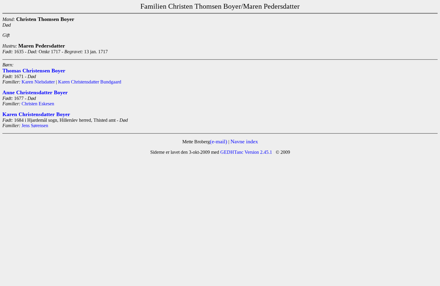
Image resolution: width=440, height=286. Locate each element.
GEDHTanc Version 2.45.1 (245, 152)
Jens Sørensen (35, 125)
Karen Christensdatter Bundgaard (89, 81)
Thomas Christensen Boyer (33, 71)
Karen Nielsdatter (38, 81)
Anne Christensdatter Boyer (35, 92)
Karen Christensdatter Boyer (36, 114)
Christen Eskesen (38, 103)
